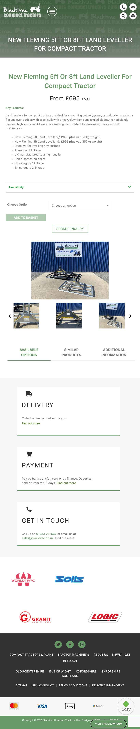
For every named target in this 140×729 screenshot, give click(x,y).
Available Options (28, 352)
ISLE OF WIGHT (60, 671)
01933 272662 (46, 534)
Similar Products (71, 352)
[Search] (123, 15)
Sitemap (21, 685)
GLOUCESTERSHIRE (30, 671)
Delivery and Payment (108, 685)
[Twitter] (58, 644)
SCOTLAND (70, 676)
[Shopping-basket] (133, 15)
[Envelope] (133, 7)
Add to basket (26, 217)
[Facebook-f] (70, 644)
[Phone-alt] (123, 7)
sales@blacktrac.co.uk (37, 538)
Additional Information (114, 352)
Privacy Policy (43, 685)
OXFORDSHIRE (86, 671)
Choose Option (18, 204)
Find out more (31, 423)
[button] (52, 11)
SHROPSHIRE (111, 671)
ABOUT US (101, 654)
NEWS (116, 654)
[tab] (29, 352)
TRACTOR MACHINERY (73, 654)
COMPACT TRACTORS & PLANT (31, 654)
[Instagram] (82, 644)
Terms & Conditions (73, 685)
